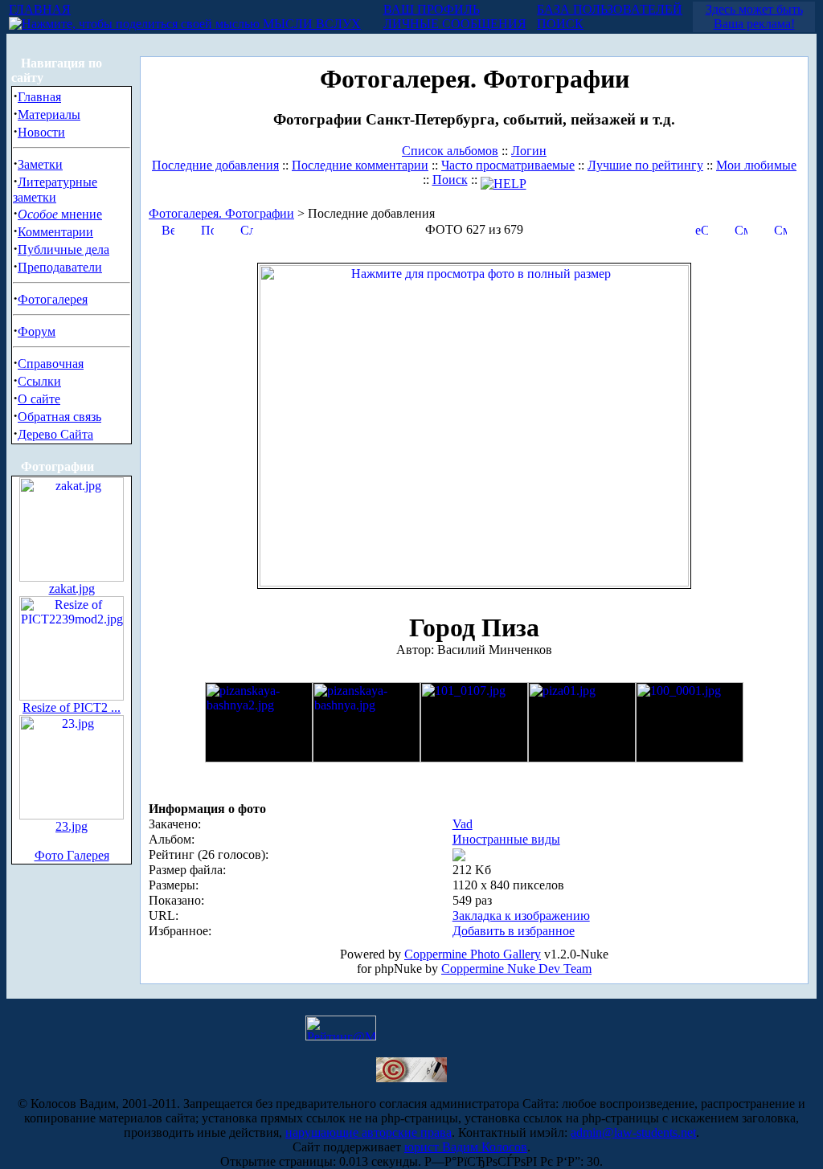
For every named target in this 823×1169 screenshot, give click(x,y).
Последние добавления (215, 165)
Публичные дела (63, 249)
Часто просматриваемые (508, 165)
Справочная (51, 363)
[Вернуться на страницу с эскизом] (168, 228)
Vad (462, 824)
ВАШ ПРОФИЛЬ (431, 9)
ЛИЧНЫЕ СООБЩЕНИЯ (454, 24)
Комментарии (55, 232)
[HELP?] (503, 179)
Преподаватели (60, 267)
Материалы (49, 114)
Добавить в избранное (513, 931)
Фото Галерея (72, 855)
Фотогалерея (53, 299)
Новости (41, 132)
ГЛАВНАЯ (40, 9)
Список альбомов (450, 150)
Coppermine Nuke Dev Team (516, 968)
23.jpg (71, 826)
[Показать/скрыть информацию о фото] (207, 228)
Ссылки (39, 381)
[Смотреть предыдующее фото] (741, 228)
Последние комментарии (360, 165)
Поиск (450, 179)
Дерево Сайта (55, 434)
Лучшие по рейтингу (645, 165)
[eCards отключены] (701, 228)
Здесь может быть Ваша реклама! (754, 16)
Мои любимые (756, 165)
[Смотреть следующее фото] (780, 228)
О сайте (39, 399)
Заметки (40, 164)
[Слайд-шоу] (246, 228)
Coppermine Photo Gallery (472, 954)
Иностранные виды (506, 839)
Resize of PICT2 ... (72, 707)
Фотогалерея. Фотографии (221, 213)
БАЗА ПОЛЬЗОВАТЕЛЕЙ (609, 9)
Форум (36, 331)
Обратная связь (59, 416)
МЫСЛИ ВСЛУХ (310, 24)
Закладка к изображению (521, 915)
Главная (39, 97)
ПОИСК (560, 24)
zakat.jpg (72, 588)
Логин (529, 150)
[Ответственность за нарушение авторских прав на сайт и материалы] (411, 1078)
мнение (60, 214)
